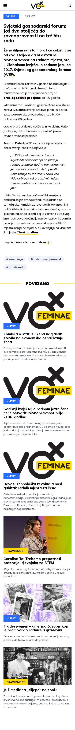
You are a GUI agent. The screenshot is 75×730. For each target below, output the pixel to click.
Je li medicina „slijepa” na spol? (30, 690)
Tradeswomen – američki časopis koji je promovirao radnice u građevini (35, 628)
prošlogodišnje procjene (22, 98)
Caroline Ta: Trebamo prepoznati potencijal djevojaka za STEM (32, 561)
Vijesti (11, 16)
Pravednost (16, 551)
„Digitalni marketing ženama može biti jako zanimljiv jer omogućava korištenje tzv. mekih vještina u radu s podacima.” (36, 572)
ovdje (47, 242)
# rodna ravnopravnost (46, 259)
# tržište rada (15, 267)
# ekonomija (14, 259)
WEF (9, 74)
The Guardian (27, 232)
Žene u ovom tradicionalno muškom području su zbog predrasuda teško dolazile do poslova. (36, 638)
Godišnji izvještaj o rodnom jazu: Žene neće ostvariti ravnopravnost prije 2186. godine (36, 413)
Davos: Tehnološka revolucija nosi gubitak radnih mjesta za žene (32, 486)
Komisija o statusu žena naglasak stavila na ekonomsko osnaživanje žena (33, 338)
